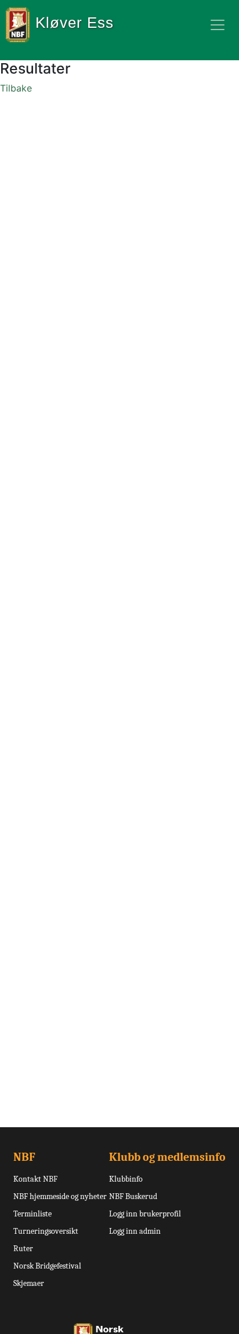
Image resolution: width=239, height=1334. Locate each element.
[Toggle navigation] (217, 25)
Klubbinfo (126, 1179)
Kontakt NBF (35, 1179)
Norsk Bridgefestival (47, 1266)
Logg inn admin (135, 1231)
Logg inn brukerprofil (145, 1214)
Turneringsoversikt (45, 1231)
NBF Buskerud (133, 1196)
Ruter (23, 1248)
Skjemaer (28, 1283)
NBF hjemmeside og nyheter (60, 1196)
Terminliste (32, 1214)
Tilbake (16, 88)
